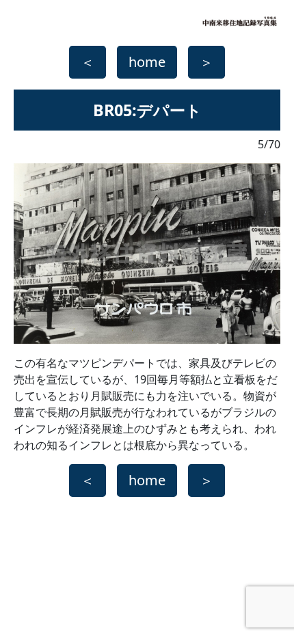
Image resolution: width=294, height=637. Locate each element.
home (147, 62)
